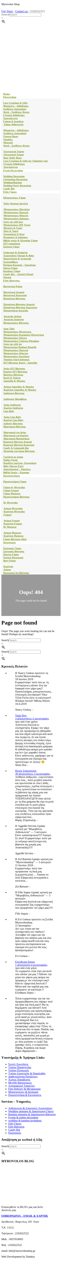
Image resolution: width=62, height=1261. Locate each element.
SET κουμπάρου (11, 243)
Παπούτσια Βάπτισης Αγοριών (19, 304)
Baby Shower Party (13, 466)
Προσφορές (9, 542)
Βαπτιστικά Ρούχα (12, 286)
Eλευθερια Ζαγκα (25, 961)
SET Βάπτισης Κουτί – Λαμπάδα (20, 363)
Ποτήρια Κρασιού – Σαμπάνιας (19, 265)
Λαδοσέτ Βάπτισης (13, 423)
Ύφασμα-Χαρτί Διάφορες (16, 359)
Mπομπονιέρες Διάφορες (16, 218)
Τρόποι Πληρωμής (18, 1070)
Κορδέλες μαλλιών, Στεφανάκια (19, 463)
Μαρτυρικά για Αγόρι (14, 432)
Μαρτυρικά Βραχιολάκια (16, 438)
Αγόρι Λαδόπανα (12, 405)
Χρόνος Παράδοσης (19, 1079)
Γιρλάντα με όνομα (13, 457)
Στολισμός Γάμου (12, 548)
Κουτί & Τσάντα (11, 378)
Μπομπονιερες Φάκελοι (16, 215)
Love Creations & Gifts (15, 103)
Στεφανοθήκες (10, 262)
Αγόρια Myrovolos (13, 508)
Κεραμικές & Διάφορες (15, 237)
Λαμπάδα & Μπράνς (14, 381)
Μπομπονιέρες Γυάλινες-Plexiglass (21, 341)
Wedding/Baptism (12, 182)
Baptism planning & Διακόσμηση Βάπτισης (32, 1114)
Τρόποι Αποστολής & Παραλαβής (26, 1073)
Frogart (7, 515)
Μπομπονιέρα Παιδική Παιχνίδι (19, 347)
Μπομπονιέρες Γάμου (14, 198)
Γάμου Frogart (11, 490)
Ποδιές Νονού (10, 460)
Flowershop (9, 97)
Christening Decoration (15, 179)
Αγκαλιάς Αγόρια (12, 316)
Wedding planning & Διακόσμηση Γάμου (31, 1111)
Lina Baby (8, 411)
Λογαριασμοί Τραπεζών (21, 1085)
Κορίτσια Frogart (13, 523)
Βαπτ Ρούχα (9, 560)
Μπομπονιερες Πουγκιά (16, 212)
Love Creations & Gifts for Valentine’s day (25, 161)
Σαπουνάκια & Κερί (13, 234)
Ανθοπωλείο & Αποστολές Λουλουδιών (30, 1108)
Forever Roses (10, 136)
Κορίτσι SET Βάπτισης (15, 371)
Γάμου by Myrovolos (14, 487)
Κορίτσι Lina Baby (13, 420)
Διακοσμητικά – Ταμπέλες (17, 469)
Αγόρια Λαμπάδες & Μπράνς (19, 387)
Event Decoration (13, 170)
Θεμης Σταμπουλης (26, 770)
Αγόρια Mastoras (12, 533)
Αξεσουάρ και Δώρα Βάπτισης (19, 451)
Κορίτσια (8, 566)
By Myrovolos (10, 502)
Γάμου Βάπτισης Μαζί (15, 539)
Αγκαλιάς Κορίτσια (14, 319)
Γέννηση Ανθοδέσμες (14, 115)
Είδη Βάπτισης (11, 280)
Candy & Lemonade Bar (16, 448)
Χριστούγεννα (10, 118)
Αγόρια (7, 569)
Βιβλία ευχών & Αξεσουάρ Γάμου (20, 240)
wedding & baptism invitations (25, 1120)
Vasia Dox (21, 715)
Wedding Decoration (14, 176)
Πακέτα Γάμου (11, 554)
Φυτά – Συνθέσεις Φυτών (16, 112)
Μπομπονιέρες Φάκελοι (15, 353)
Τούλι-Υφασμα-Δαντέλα (15, 203)
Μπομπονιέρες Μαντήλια (17, 209)
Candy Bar (9, 188)
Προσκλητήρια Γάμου (14, 481)
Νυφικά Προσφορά (13, 557)
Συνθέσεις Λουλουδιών (14, 109)
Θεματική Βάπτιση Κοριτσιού (18, 445)
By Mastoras (9, 527)
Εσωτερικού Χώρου (14, 151)
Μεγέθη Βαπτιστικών (20, 1082)
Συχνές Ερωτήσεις (18, 1064)
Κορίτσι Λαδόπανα (13, 408)
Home (6, 94)
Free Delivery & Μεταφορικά (24, 1088)
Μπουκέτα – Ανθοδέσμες (16, 106)
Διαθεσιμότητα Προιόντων (23, 1076)
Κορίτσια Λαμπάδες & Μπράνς (20, 390)
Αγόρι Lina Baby (12, 417)
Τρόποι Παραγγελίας (19, 1067)
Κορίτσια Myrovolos (14, 511)
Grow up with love (13, 222)
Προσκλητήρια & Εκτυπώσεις (24, 1095)
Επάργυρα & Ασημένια (15, 252)
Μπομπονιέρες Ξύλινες (15, 338)
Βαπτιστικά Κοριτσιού (15, 295)
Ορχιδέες (8, 139)
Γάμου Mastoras (11, 493)
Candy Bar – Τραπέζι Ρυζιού (18, 274)
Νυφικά (7, 277)
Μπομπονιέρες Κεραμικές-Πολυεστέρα (23, 335)
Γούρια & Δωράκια (13, 121)
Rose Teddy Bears (12, 158)
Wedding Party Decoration (17, 185)
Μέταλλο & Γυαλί (12, 228)
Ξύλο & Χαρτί (10, 231)
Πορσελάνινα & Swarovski (17, 258)
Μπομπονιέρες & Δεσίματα (23, 1091)
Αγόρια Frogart (12, 520)
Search (5, 14)
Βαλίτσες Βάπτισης (13, 375)
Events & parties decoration (23, 1117)
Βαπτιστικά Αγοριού (13, 292)
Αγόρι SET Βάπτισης (14, 368)
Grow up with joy (12, 344)
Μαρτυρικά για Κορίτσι (15, 435)
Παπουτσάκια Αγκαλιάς (15, 310)
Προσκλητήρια (11, 475)
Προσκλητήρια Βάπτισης (16, 497)
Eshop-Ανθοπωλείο (13, 124)
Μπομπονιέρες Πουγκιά (15, 350)
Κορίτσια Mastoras (13, 536)
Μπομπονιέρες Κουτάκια (16, 356)
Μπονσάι (8, 142)
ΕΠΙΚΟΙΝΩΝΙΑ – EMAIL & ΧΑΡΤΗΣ (24, 1215)
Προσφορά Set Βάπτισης (16, 573)
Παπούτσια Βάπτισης (14, 298)
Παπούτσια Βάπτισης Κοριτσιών (20, 307)
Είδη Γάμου (10, 192)
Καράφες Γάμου (11, 271)
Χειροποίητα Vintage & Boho (18, 255)
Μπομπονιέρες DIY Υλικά (16, 225)
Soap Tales (8, 328)
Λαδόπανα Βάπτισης (13, 393)
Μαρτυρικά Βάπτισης (14, 426)
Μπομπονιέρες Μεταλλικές (17, 332)
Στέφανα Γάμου (11, 246)
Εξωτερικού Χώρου (14, 154)
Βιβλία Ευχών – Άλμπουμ (16, 472)
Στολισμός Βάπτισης (13, 551)
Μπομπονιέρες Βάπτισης (16, 323)
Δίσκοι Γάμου (10, 268)
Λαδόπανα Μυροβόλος (15, 399)
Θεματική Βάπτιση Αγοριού (17, 442)
